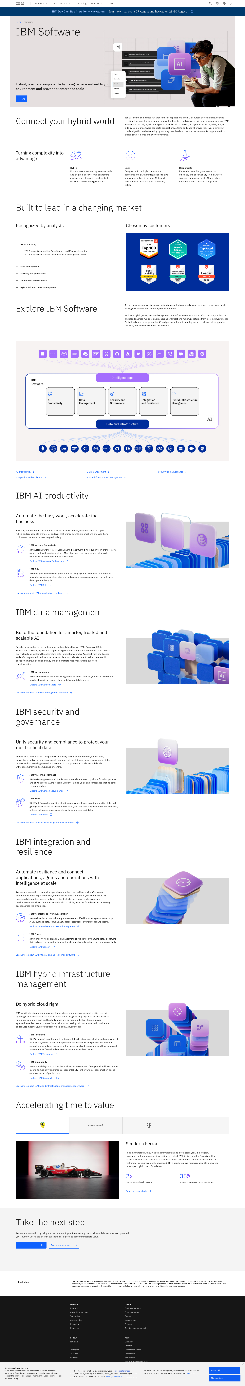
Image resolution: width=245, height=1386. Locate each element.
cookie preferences (121, 1371)
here (188, 1373)
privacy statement (113, 1376)
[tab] (42, 1125)
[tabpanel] (122, 1166)
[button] (224, 3)
